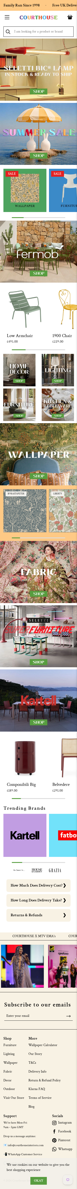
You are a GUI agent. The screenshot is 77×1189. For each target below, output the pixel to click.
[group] (24, 190)
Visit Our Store (13, 1098)
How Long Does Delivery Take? (36, 900)
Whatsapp (65, 1149)
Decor (7, 1080)
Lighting (9, 1054)
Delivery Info (37, 1071)
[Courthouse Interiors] (38, 17)
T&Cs (32, 1063)
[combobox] (38, 31)
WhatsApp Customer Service (25, 1154)
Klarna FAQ (36, 1089)
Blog (31, 1106)
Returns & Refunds (26, 915)
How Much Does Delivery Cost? (36, 885)
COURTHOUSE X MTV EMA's (26, 936)
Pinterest (64, 1140)
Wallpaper (10, 1063)
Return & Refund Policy (44, 1080)
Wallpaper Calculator (42, 1045)
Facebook (64, 1131)
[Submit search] (8, 31)
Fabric (7, 1071)
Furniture (9, 1045)
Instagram (65, 1123)
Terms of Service (40, 1098)
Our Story (35, 1054)
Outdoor (9, 1089)
